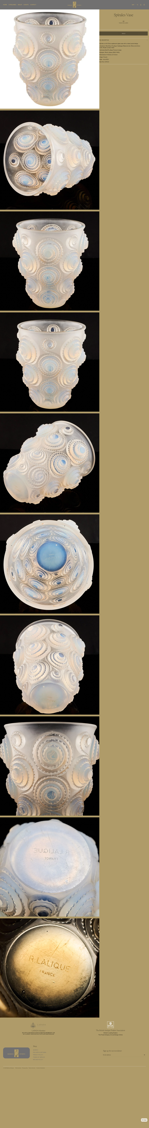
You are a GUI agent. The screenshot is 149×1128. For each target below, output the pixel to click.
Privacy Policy (38, 1055)
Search (35, 1050)
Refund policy (38, 1059)
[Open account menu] (140, 4)
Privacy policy (25, 1068)
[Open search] (137, 4)
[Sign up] (144, 1054)
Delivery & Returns (39, 1052)
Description (105, 40)
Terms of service (32, 1068)
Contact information (40, 1068)
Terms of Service (39, 1057)
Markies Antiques (10, 1068)
